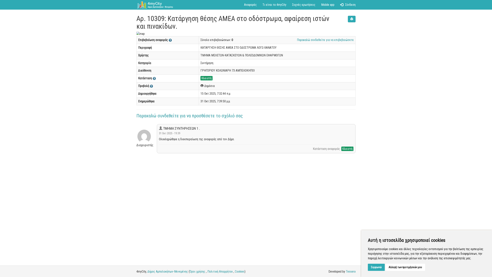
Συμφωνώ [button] (376, 267)
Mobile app (327, 5)
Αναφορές (250, 5)
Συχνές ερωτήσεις (303, 5)
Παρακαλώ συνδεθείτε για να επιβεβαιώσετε (325, 40)
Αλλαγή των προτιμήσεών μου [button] (405, 267)
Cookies (239, 271)
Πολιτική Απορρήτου (220, 271)
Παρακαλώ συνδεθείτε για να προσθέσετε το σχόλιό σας (189, 115)
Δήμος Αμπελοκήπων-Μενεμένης (167, 271)
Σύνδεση (350, 5)
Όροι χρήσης (197, 271)
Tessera (351, 271)
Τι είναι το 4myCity (274, 5)
